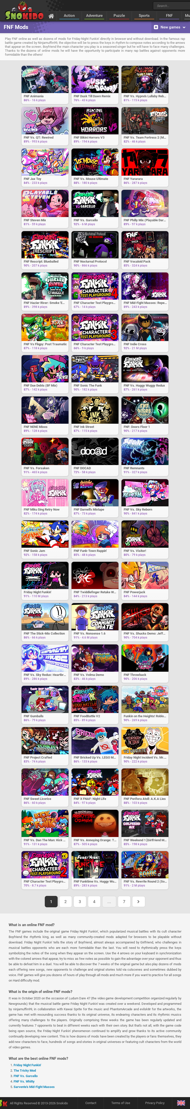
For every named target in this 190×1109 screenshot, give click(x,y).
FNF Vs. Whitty (24, 1081)
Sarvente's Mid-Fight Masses (34, 1087)
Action (69, 15)
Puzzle (119, 15)
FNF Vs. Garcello (26, 1076)
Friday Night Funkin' (27, 1065)
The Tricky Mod (25, 1070)
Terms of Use (120, 1103)
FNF (169, 15)
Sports (144, 15)
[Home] (51, 15)
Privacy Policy (155, 1103)
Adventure (94, 15)
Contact (90, 1103)
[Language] (181, 1103)
